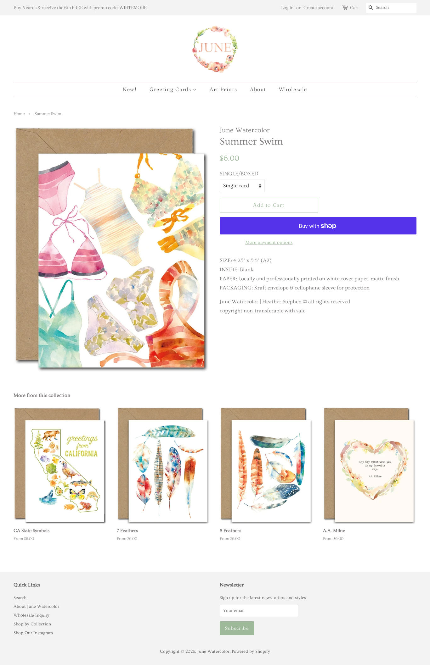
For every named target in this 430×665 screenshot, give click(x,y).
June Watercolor (213, 651)
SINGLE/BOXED (239, 174)
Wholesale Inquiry (31, 615)
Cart (354, 7)
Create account (318, 7)
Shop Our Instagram (33, 632)
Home (19, 113)
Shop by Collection (32, 624)
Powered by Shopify (251, 651)
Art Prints (223, 89)
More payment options (268, 242)
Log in (287, 7)
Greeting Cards (171, 89)
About (258, 89)
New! (130, 89)
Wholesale (293, 89)
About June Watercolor (36, 606)
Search (20, 597)
